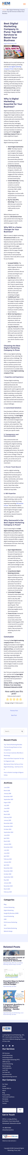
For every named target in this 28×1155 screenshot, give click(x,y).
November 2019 (8, 886)
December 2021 (8, 868)
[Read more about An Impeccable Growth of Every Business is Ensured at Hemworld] (14, 952)
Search (20, 1110)
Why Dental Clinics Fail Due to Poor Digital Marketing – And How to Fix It (13, 766)
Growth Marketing (9, 916)
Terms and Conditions (8, 1097)
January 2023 (7, 862)
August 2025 (7, 802)
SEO (15, 43)
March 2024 (7, 841)
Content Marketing (9, 907)
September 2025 (8, 799)
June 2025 (6, 808)
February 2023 (8, 859)
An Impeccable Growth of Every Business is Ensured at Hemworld (13, 959)
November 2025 (8, 796)
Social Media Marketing (10, 928)
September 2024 (8, 832)
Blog (5, 904)
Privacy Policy (6, 1095)
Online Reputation (7, 1057)
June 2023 (6, 853)
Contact (4, 1103)
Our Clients (5, 1101)
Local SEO (5, 1070)
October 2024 (7, 829)
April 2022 (6, 865)
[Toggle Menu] (24, 4)
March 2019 (7, 889)
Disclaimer (5, 1099)
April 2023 (6, 856)
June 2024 (6, 835)
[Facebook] (3, 1046)
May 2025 (6, 811)
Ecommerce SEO (7, 1074)
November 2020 (8, 871)
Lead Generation (7, 1068)
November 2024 (8, 826)
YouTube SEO (6, 1072)
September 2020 (8, 877)
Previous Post (14, 710)
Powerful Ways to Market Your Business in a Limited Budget (13, 982)
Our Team (5, 1084)
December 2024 (8, 823)
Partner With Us (6, 1088)
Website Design (8, 931)
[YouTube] (13, 1046)
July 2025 (6, 805)
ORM (5, 919)
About (4, 1090)
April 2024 (6, 838)
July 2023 (6, 850)
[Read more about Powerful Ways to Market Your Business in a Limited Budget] (14, 974)
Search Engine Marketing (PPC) (11, 1059)
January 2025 (7, 820)
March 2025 (7, 814)
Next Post (14, 715)
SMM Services (6, 1062)
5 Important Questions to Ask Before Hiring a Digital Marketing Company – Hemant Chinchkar (13, 1008)
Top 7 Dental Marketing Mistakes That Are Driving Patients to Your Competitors (13, 747)
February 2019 (8, 892)
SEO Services (6, 1053)
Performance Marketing (10, 922)
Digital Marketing (9, 43)
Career (4, 1086)
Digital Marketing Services (9, 1076)
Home (4, 10)
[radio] (7, 699)
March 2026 (7, 790)
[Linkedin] (9, 1046)
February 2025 (8, 817)
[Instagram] (6, 1046)
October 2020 (7, 874)
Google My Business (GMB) (11, 913)
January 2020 (7, 883)
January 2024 (7, 844)
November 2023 (8, 847)
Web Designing (6, 1066)
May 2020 (6, 880)
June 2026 (6, 787)
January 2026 (7, 793)
